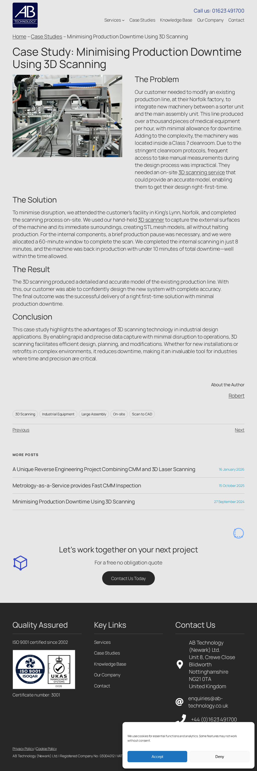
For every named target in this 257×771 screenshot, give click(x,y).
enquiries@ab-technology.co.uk (208, 702)
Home (19, 36)
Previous (21, 430)
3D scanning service (201, 172)
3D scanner (151, 219)
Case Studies (46, 36)
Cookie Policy (46, 748)
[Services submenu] (123, 20)
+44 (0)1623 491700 (214, 719)
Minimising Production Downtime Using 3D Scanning (74, 501)
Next (239, 430)
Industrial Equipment (58, 414)
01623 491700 (228, 10)
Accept (157, 756)
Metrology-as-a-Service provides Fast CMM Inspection (77, 485)
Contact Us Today (128, 578)
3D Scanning (25, 414)
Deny (219, 756)
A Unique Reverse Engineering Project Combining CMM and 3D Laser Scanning (104, 469)
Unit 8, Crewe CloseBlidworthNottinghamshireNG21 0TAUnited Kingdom (212, 672)
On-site (119, 414)
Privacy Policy (23, 748)
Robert (236, 395)
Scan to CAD (142, 414)
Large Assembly (94, 414)
